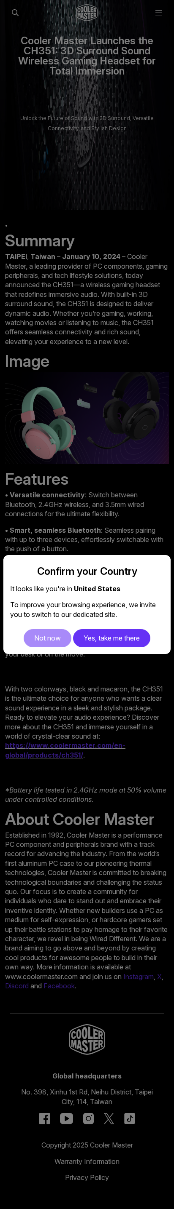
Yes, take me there (112, 638)
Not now (47, 638)
